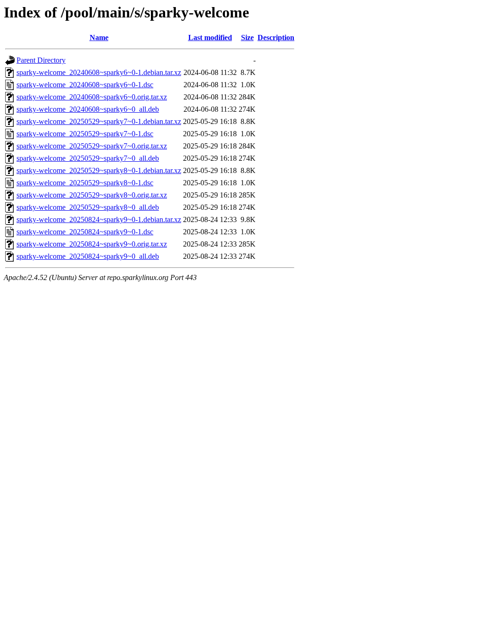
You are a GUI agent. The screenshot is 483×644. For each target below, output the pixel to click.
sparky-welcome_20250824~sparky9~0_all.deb (88, 256)
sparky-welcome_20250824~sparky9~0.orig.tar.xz (92, 244)
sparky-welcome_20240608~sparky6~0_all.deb (88, 109)
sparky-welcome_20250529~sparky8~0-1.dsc (85, 183)
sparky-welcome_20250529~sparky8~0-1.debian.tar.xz (99, 170)
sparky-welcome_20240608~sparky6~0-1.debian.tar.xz (99, 72)
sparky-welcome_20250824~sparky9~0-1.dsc (85, 232)
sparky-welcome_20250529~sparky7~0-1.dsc (85, 134)
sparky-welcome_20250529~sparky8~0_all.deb (88, 207)
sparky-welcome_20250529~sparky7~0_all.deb (88, 158)
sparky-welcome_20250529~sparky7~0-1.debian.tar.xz (99, 121)
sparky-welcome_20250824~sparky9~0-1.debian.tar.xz (99, 219)
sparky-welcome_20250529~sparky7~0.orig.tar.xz (92, 146)
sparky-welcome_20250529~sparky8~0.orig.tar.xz (92, 195)
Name (99, 37)
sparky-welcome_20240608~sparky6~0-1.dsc (85, 85)
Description (276, 37)
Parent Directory (41, 60)
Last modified (210, 37)
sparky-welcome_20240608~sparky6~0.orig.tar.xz (92, 97)
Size (247, 37)
